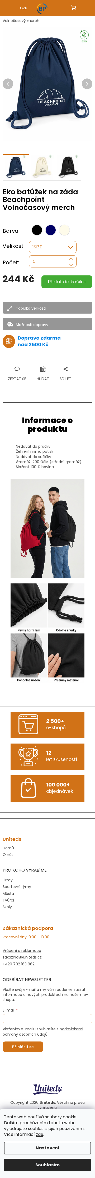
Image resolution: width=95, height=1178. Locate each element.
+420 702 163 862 (19, 964)
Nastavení (47, 1148)
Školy (7, 906)
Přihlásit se (23, 1046)
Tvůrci (8, 900)
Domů (8, 848)
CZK (23, 8)
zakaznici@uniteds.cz (22, 957)
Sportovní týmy (17, 886)
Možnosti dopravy (32, 324)
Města (8, 893)
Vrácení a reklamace (22, 950)
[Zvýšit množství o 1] (71, 259)
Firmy (8, 880)
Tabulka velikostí (31, 308)
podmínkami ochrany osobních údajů (43, 1031)
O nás (8, 854)
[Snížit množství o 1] (71, 265)
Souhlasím (47, 1165)
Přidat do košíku (67, 281)
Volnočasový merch (21, 20)
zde (39, 1134)
